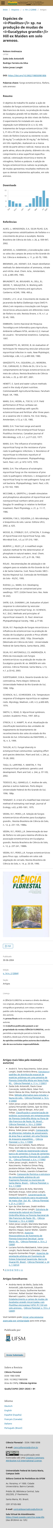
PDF (9, 946)
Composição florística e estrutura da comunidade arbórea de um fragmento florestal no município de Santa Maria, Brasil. (29, 1178)
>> (22, 1270)
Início (5, 9)
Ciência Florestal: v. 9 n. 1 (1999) (26, 1140)
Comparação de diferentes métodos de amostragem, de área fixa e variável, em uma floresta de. (28, 1134)
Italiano (8, 1423)
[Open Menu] (3, 3)
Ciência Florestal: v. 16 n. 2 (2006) (25, 1124)
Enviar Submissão (14, 1355)
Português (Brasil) (13, 1428)
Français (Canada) (13, 1419)
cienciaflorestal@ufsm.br (26, 1447)
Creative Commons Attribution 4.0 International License (25, 1459)
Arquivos (15, 9)
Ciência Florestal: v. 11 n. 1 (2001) (30, 1083)
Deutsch (8, 1406)
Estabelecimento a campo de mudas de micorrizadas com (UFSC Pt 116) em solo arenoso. (28, 1303)
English (8, 1410)
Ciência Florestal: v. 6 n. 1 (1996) (29, 1159)
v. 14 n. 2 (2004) (29, 9)
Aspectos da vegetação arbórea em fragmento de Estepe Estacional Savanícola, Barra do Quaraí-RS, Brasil (28, 1257)
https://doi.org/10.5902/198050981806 (27, 75)
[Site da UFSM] (15, 1342)
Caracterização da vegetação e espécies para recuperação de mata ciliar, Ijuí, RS (28, 1197)
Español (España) (12, 1414)
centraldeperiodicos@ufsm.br (28, 1509)
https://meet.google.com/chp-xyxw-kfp (25, 1517)
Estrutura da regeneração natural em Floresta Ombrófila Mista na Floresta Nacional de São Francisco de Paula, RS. (29, 1213)
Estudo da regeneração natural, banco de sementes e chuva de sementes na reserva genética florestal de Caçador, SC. (29, 1155)
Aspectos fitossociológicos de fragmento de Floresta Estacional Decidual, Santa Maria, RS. (26, 1237)
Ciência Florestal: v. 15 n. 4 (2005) (27, 1219)
